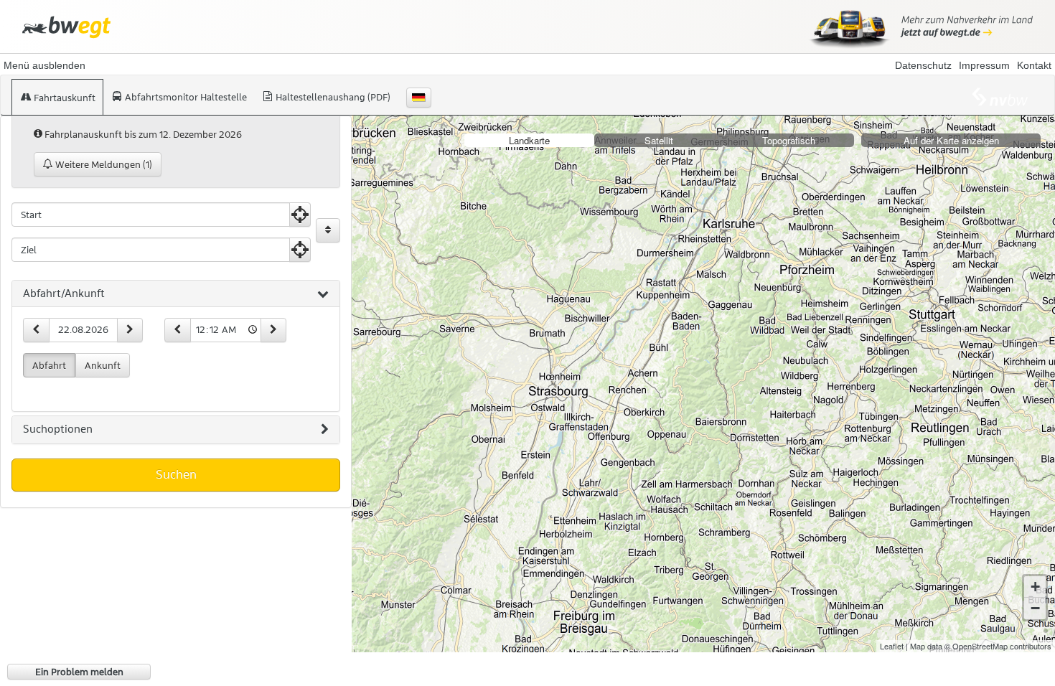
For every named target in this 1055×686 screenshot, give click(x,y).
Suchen (176, 474)
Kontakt (1034, 65)
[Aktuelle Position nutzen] (300, 214)
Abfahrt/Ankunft (64, 293)
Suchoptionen (58, 429)
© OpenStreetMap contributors (997, 646)
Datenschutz (923, 65)
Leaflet (892, 646)
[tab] (175, 294)
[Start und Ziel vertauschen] (328, 230)
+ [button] (1035, 587)
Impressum (984, 65)
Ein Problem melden (79, 672)
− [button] (1035, 608)
